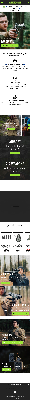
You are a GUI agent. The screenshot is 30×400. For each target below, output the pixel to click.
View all (15, 228)
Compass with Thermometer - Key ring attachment (18, 246)
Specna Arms (6, 243)
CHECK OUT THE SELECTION (15, 211)
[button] (1, 125)
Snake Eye (18, 243)
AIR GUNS (5, 45)
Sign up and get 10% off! (14, 388)
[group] (10, 125)
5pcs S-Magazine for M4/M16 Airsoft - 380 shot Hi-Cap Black (6, 247)
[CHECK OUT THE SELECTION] (15, 332)
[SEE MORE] (15, 147)
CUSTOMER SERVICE (14, 384)
